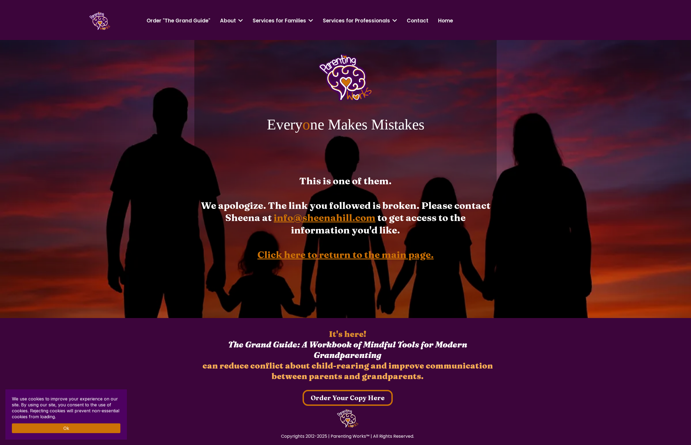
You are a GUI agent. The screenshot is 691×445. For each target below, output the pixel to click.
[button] (310, 20)
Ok (66, 428)
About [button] (228, 20)
